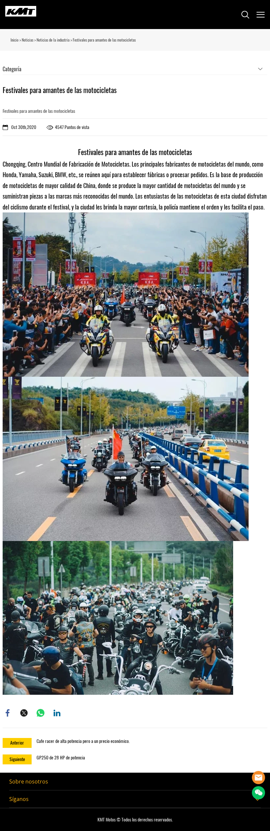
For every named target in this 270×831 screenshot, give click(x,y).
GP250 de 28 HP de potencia (61, 757)
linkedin (57, 713)
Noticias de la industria (53, 40)
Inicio (14, 40)
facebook (8, 713)
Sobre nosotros (28, 781)
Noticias (27, 40)
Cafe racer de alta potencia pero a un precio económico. (83, 741)
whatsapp (40, 713)
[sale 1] (258, 777)
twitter (24, 713)
